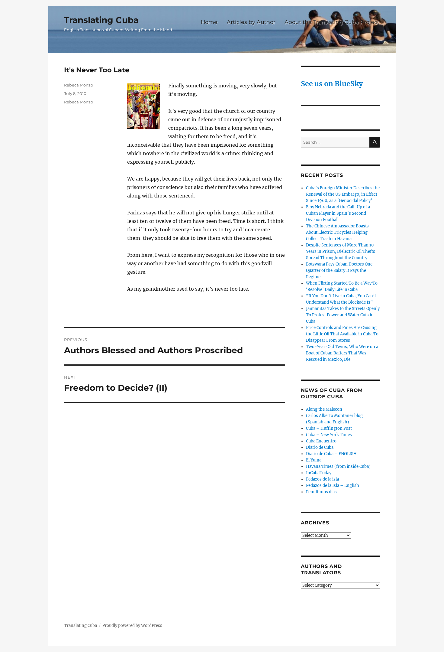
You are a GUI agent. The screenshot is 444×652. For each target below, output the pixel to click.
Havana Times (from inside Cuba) (338, 466)
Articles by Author (251, 22)
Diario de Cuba (319, 447)
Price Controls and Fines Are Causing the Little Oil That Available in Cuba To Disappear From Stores (342, 334)
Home (209, 22)
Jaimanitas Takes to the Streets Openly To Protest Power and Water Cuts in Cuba (343, 315)
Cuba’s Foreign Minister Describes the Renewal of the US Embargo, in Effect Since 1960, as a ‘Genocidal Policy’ (343, 194)
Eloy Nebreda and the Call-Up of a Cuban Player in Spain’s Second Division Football (338, 213)
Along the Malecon (324, 409)
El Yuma (313, 460)
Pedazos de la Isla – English (332, 485)
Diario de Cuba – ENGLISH (331, 453)
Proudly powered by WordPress (132, 625)
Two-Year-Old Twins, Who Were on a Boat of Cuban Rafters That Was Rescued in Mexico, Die (342, 353)
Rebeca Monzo (78, 85)
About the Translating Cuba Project (332, 22)
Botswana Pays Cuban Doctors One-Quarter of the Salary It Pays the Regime (340, 270)
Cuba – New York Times (329, 434)
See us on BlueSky (332, 83)
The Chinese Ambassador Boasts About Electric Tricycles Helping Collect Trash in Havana (337, 232)
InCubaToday (318, 472)
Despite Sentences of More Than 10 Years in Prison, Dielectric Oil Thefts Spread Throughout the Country (340, 251)
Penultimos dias (321, 491)
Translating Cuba (101, 20)
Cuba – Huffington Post (329, 428)
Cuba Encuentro (321, 441)
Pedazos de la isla (322, 479)
